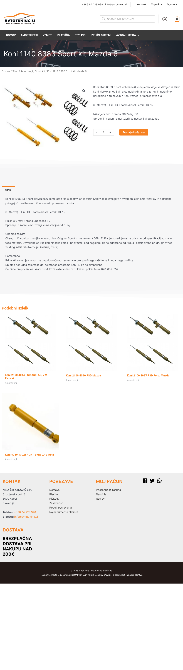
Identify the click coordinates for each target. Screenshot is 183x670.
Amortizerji (27, 71)
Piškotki (54, 498)
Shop (15, 71)
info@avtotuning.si (116, 4)
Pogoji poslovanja (60, 507)
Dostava (54, 490)
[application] (137, 35)
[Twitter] (152, 480)
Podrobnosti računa (108, 490)
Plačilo (53, 494)
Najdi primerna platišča (63, 512)
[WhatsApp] (159, 480)
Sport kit (40, 71)
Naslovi (100, 498)
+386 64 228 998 (92, 4)
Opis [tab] (8, 189)
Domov (6, 71)
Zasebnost (56, 503)
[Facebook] (145, 480)
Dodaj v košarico (134, 132)
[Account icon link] (164, 18)
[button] (128, 35)
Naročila (101, 494)
